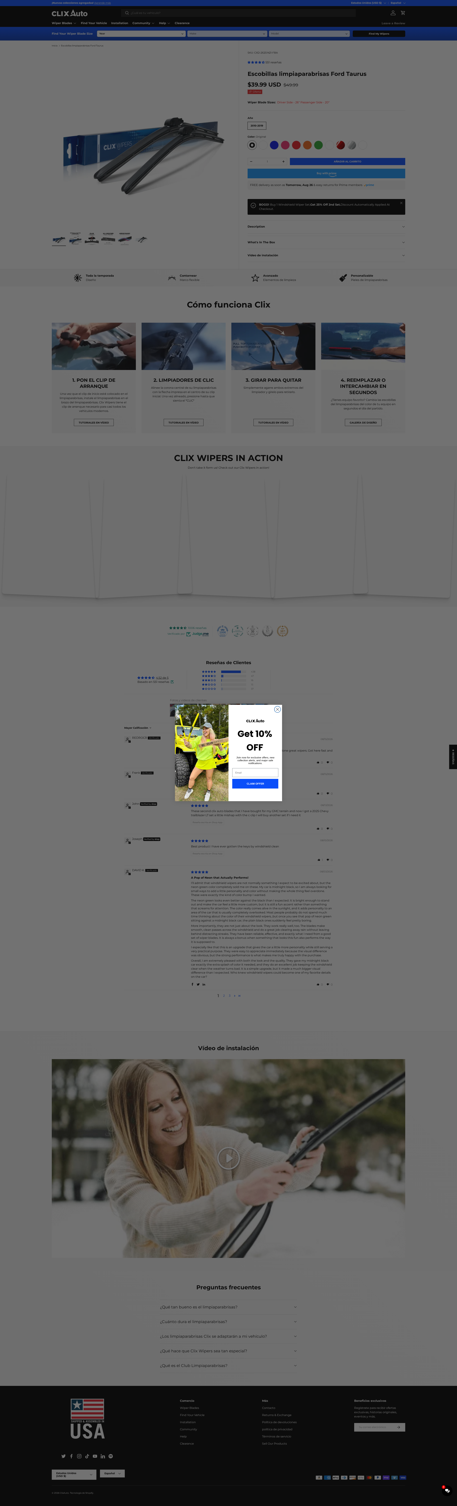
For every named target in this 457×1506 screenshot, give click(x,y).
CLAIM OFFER (255, 783)
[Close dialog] (277, 709)
